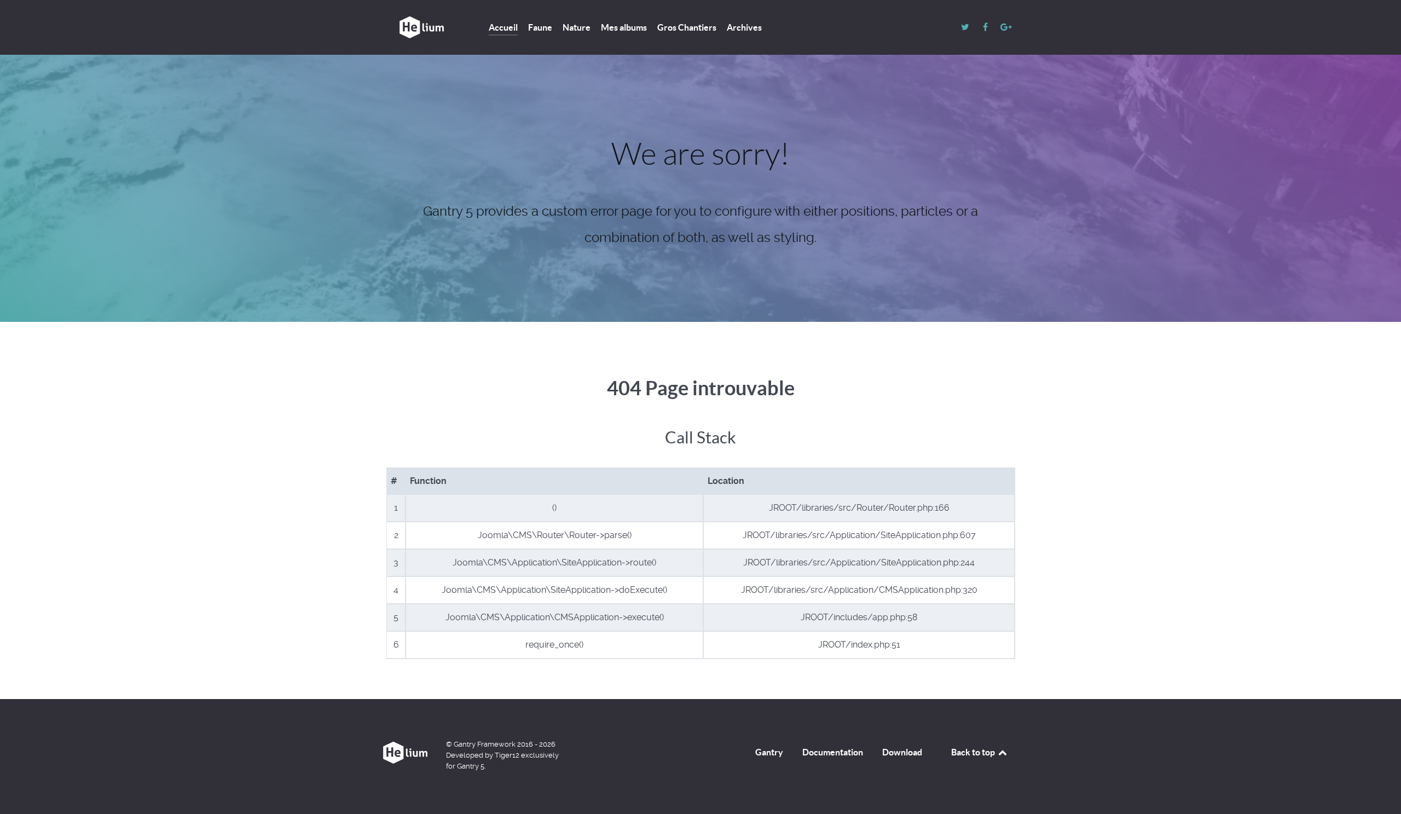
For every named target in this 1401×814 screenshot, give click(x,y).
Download (902, 752)
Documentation (832, 752)
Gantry (769, 752)
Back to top (974, 752)
